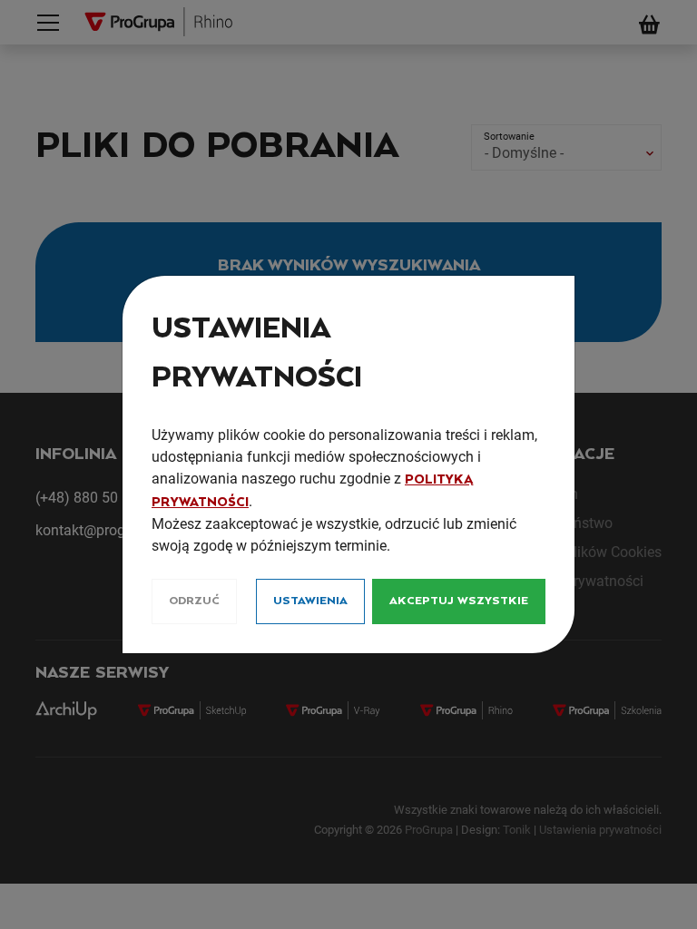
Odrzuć (194, 601)
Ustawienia (310, 601)
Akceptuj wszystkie (458, 601)
